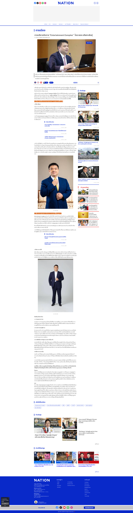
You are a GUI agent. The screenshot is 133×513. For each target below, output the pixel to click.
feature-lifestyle (71, 485)
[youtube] (64, 508)
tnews (86, 494)
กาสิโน (63, 405)
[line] (68, 508)
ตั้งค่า (5, 505)
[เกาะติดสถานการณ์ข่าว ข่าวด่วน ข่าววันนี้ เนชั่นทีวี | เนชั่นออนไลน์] (65, 3)
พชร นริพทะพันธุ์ (38, 407)
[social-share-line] (43, 3)
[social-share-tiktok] (38, 3)
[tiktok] (61, 508)
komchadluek (87, 485)
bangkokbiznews (88, 487)
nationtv (86, 489)
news (58, 483)
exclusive (59, 485)
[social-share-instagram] (45, 3)
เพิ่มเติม (3, 501)
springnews (87, 490)
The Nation (87, 482)
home (58, 482)
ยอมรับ (5, 503)
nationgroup (87, 483)
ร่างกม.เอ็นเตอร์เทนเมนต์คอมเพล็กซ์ (53, 405)
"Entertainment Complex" (40, 405)
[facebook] (57, 508)
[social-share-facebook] (35, 3)
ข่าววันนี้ (73, 405)
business (59, 487)
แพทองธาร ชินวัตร (80, 405)
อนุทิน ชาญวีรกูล (89, 405)
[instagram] (71, 508)
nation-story (70, 483)
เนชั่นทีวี (68, 405)
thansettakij (87, 496)
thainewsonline (87, 492)
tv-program (69, 482)
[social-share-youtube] (40, 3)
